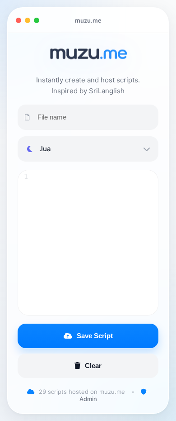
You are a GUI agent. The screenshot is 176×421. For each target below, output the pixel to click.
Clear (93, 365)
